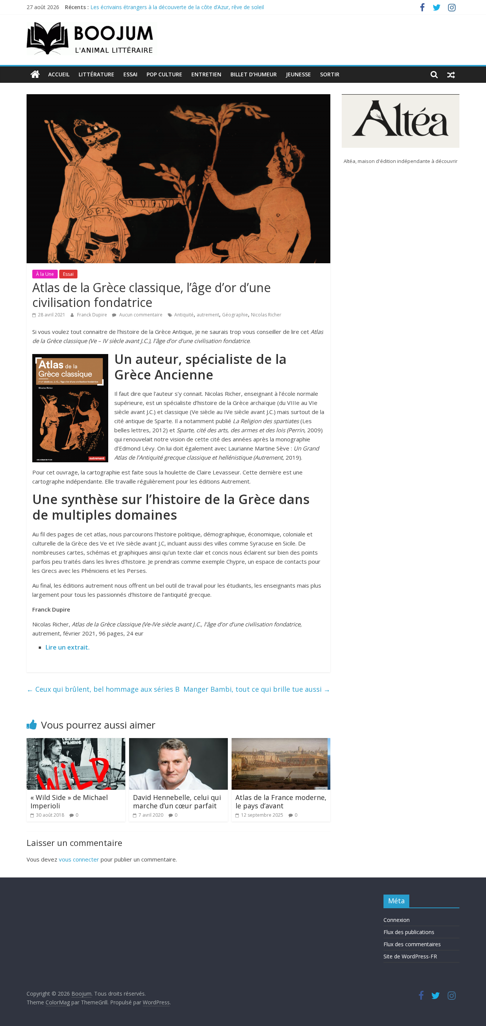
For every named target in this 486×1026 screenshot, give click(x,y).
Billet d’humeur (253, 74)
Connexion (396, 919)
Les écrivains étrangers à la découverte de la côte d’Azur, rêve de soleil (177, 7)
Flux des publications (408, 932)
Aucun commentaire (140, 314)
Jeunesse (298, 74)
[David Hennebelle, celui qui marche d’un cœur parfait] (178, 742)
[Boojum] (35, 74)
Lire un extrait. (68, 647)
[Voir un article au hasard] (451, 74)
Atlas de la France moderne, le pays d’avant (281, 801)
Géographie (235, 314)
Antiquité (184, 314)
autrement (208, 314)
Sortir (329, 74)
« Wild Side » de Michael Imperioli (69, 801)
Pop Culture (164, 74)
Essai (130, 74)
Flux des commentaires (412, 944)
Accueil (58, 74)
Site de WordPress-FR (410, 956)
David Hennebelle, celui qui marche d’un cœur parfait (177, 801)
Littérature (96, 74)
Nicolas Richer (266, 314)
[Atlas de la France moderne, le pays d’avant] (281, 742)
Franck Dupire (92, 314)
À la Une (45, 274)
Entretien (206, 74)
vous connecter (79, 859)
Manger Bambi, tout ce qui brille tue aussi (256, 689)
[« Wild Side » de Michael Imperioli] (76, 742)
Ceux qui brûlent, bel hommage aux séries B (103, 689)
